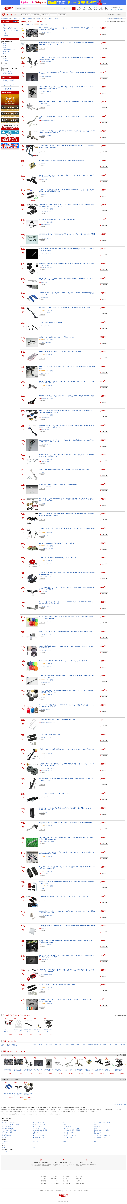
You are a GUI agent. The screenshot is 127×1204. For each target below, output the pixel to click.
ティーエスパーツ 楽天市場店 (47, 841)
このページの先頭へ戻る (119, 1104)
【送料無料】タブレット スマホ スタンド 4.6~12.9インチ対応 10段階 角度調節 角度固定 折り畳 (67, 925)
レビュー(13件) (49, 768)
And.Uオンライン (44, 928)
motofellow (43, 163)
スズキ (4, 53)
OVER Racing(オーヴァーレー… (18, 1030)
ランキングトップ (25, 14)
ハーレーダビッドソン (9, 49)
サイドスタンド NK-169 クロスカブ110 (50, 322)
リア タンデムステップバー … (18, 1094)
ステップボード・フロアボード (11, 31)
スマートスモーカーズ (45, 150)
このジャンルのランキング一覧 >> (116, 18)
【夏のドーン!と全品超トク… (109, 1070)
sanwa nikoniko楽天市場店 (46, 974)
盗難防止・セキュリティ (100, 1044)
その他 (6, 35)
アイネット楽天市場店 (45, 682)
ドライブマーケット (45, 194)
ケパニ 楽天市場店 (45, 325)
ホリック (43, 755)
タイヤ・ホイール (59, 1044)
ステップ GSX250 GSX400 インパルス (50, 734)
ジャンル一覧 (111, 14)
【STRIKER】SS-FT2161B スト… (28, 1070)
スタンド (6, 33)
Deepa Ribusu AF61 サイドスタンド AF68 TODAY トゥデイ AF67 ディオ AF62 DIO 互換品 (65, 822)
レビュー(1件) (49, 222)
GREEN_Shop (44, 591)
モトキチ (43, 472)
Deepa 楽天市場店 (44, 827)
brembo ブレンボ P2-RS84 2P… (89, 1070)
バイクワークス (44, 535)
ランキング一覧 (7, 89)
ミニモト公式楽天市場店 (46, 563)
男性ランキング (35, 14)
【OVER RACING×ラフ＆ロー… (79, 1070)
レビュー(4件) (49, 694)
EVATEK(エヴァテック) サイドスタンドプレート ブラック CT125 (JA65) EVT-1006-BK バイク (66, 396)
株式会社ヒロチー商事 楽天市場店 (48, 120)
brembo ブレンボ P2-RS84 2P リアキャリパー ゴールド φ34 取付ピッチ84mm (61, 160)
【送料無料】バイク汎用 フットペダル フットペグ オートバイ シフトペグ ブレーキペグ (65, 896)
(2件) (120, 1074)
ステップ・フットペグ (10, 28)
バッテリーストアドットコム (47, 770)
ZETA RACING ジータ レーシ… (28, 1030)
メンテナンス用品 (88, 1044)
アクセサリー (49, 1044)
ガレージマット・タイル (115, 1044)
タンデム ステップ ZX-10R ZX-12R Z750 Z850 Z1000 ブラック (57, 984)
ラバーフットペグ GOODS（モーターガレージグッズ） (55, 793)
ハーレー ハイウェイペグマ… (99, 1070)
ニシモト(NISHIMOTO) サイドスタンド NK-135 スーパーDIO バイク (59, 543)
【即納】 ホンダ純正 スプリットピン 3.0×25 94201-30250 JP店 (57, 719)
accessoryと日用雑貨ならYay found (48, 944)
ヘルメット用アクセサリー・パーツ (18, 1044)
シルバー (5, 60)
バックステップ (7, 72)
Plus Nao (43, 1006)
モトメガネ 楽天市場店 (46, 76)
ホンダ (4, 43)
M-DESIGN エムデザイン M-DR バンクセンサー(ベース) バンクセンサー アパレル (63, 661)
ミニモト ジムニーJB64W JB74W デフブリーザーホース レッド (57, 558)
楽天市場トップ (5, 18)
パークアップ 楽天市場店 (46, 915)
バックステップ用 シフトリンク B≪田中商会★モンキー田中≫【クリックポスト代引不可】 (66, 631)
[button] (85, 8)
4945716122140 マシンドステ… (8, 1094)
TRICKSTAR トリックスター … (48, 1070)
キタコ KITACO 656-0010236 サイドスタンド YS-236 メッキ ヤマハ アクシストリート (64, 469)
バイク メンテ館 (44, 796)
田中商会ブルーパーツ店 (46, 634)
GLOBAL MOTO (44, 297)
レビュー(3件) (49, 546)
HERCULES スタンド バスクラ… (38, 1030)
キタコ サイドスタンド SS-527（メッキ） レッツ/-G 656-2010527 (58, 484)
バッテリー (79, 1044)
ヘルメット (4, 1044)
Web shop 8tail (44, 782)
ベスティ (43, 503)
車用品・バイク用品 (28, 18)
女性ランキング (44, 14)
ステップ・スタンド (54, 18)
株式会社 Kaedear (45, 697)
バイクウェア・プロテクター (37, 1044)
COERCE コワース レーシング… (58, 1070)
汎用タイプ (6, 51)
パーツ (45, 18)
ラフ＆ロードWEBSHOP (46, 61)
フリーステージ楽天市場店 (46, 387)
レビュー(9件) (49, 680)
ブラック (5, 58)
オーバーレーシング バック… (38, 1070)
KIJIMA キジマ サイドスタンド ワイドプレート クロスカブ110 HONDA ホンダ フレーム (65, 307)
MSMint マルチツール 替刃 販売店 (48, 858)
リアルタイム (53, 14)
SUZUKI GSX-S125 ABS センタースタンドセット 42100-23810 (57, 219)
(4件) (30, 1099)
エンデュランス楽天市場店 (46, 267)
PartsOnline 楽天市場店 (45, 224)
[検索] (73, 8)
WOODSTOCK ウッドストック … (8, 1070)
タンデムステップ (7, 74)
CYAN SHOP (43, 888)
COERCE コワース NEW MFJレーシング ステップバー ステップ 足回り (60, 351)
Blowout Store (44, 179)
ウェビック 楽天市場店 (46, 32)
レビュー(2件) (49, 209)
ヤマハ (4, 47)
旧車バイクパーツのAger (46, 737)
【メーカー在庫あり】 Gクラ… (68, 1070)
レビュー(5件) (49, 310)
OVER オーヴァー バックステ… (18, 1070)
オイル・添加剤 (70, 1044)
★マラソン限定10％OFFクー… (28, 1094)
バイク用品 (39, 18)
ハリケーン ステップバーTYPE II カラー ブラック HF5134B (56, 337)
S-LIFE (42, 899)
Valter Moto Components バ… (8, 1030)
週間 (42, 24)
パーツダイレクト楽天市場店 (47, 398)
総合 (4, 24)
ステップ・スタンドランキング (33, 22)
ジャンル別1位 (62, 14)
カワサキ (5, 45)
